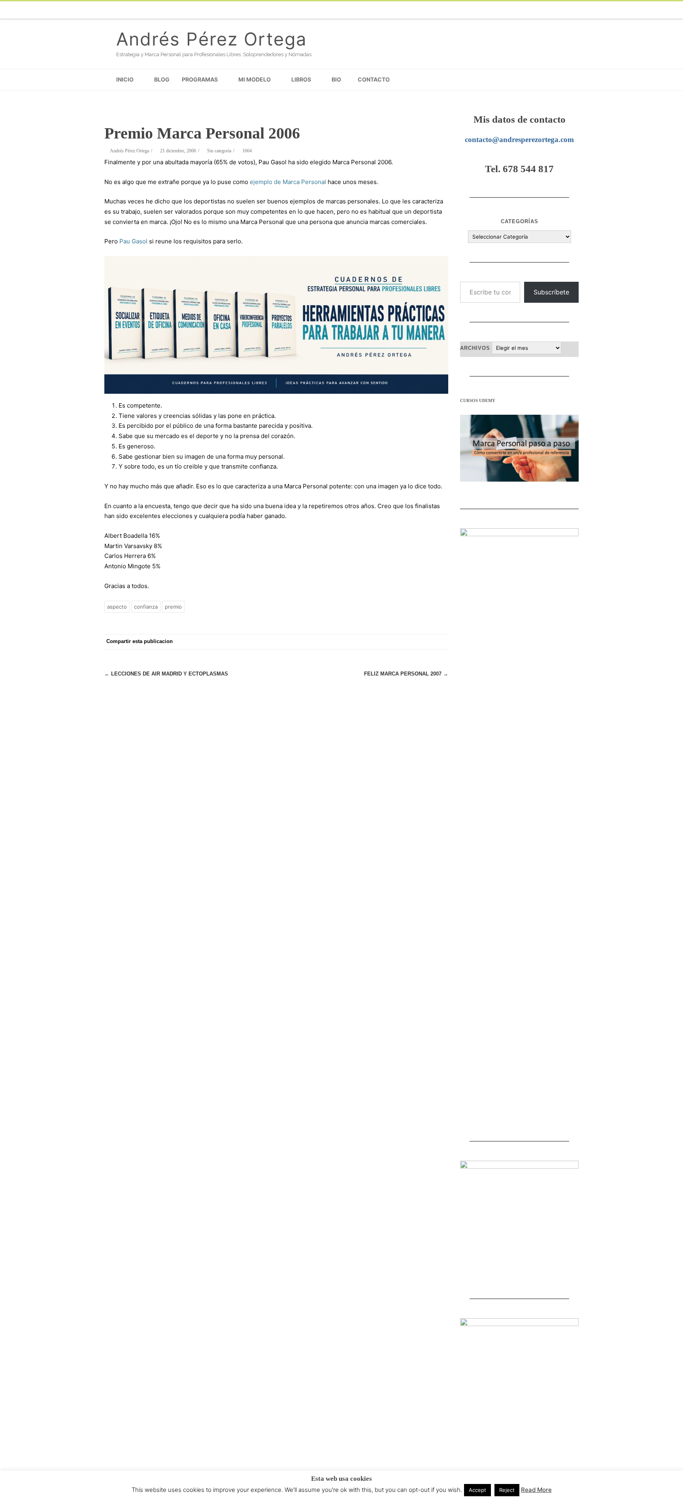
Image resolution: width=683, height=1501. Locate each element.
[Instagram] (523, 10)
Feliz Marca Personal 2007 (406, 674)
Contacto (374, 79)
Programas (200, 79)
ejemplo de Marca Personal (288, 182)
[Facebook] (444, 10)
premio (173, 606)
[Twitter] (460, 10)
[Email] (555, 10)
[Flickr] (476, 10)
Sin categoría (219, 151)
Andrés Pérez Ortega (211, 39)
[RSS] (571, 10)
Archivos (475, 348)
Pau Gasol (133, 241)
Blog (162, 79)
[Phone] (428, 10)
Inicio (125, 79)
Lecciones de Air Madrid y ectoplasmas (166, 674)
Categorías (519, 221)
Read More (536, 1490)
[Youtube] (507, 10)
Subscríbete (551, 292)
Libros (301, 79)
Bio (336, 79)
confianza (146, 606)
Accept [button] (477, 1490)
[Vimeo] (492, 10)
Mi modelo (254, 79)
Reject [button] (507, 1490)
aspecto (117, 606)
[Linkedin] (539, 10)
